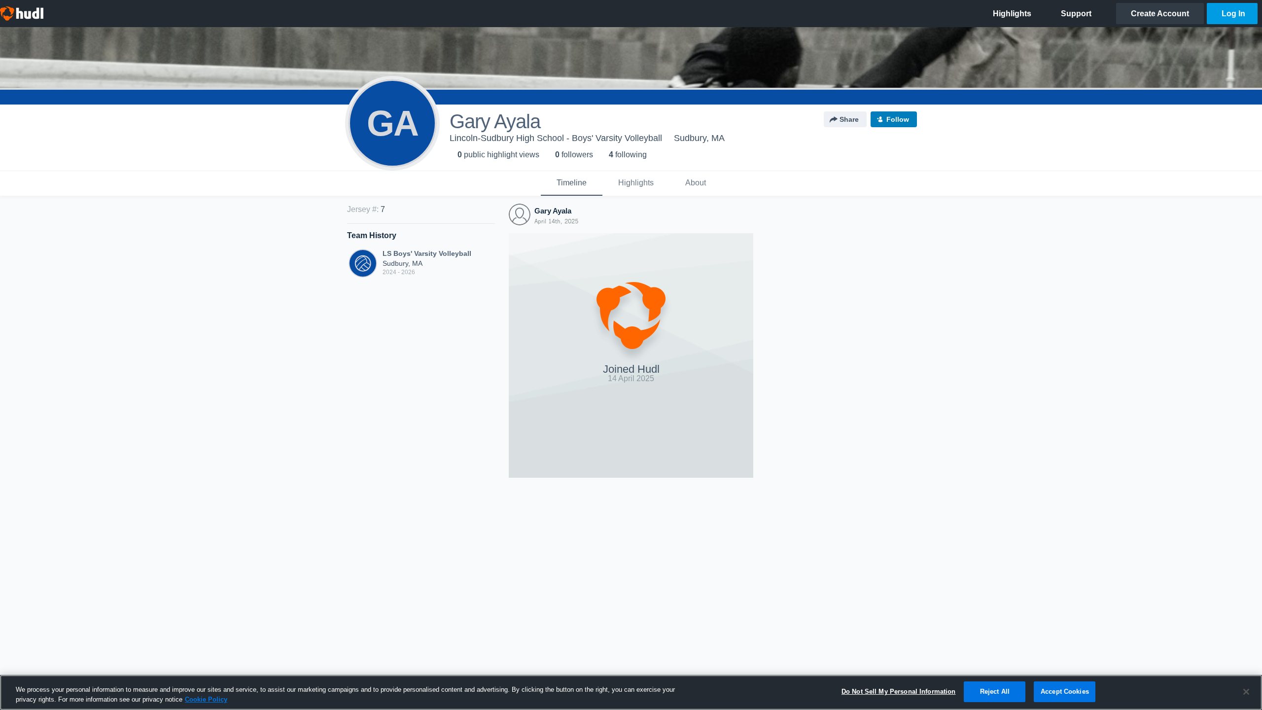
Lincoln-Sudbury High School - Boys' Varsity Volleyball (556, 138)
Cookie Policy (206, 699)
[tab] (571, 183)
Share (849, 119)
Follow (897, 119)
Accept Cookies (1065, 691)
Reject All (995, 691)
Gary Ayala (552, 211)
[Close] (1246, 692)
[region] (631, 692)
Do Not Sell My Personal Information (898, 691)
